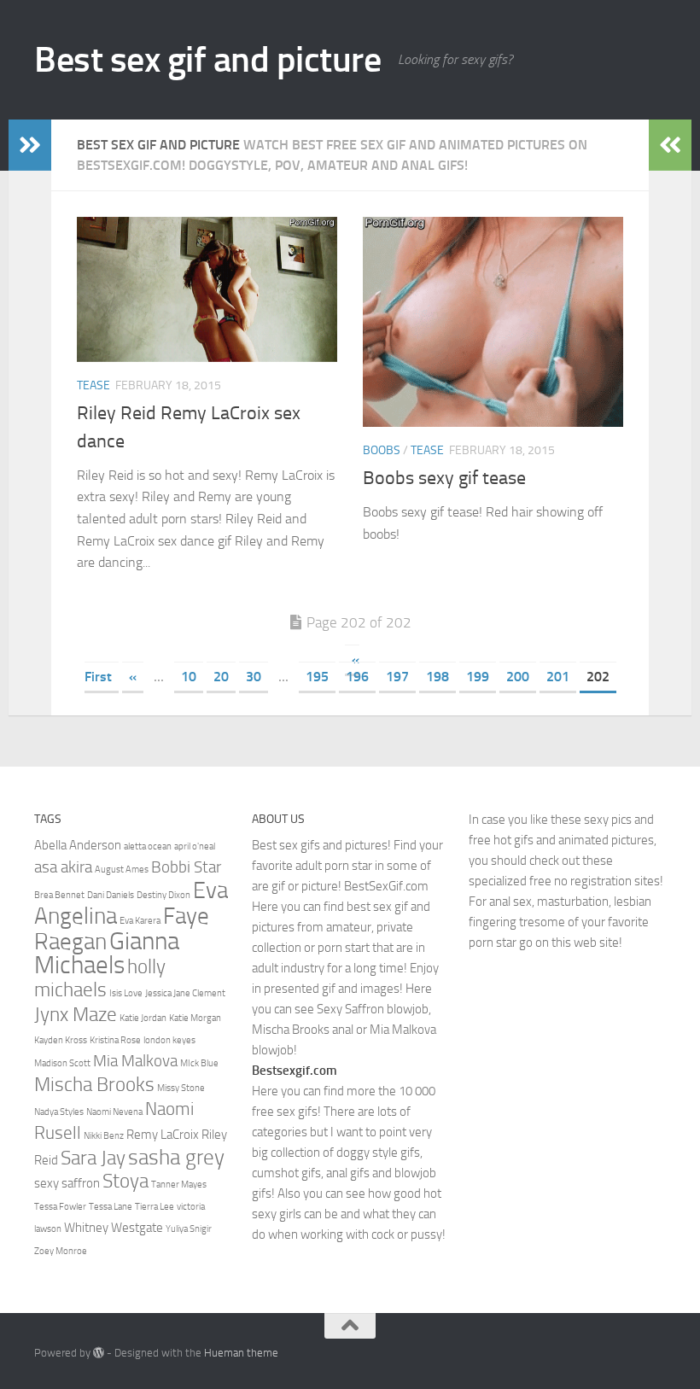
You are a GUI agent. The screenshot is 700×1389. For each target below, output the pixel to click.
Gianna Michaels (106, 953)
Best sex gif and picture (207, 59)
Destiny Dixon (163, 895)
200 (517, 676)
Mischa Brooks (94, 1084)
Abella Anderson (77, 845)
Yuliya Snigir (189, 1228)
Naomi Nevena (114, 1112)
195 (317, 676)
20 (221, 676)
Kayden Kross (60, 1040)
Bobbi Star (186, 867)
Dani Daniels (110, 895)
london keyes (169, 1040)
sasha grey (176, 1157)
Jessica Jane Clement (185, 993)
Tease (93, 385)
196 (357, 676)
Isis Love (126, 993)
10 (188, 676)
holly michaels (100, 977)
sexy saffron (67, 1183)
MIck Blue (199, 1063)
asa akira (63, 867)
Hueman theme (241, 1352)
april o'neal (194, 846)
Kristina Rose (115, 1040)
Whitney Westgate (113, 1227)
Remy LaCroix (162, 1134)
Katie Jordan (143, 1018)
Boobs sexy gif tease (444, 478)
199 (477, 676)
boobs (381, 450)
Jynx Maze (75, 1014)
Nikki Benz (104, 1135)
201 (557, 676)
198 (437, 676)
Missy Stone (181, 1088)
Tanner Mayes (179, 1184)
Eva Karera (140, 920)
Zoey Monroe (60, 1251)
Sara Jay (93, 1158)
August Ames (122, 869)
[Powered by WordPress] (98, 1352)
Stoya (125, 1181)
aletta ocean (148, 846)
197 (397, 676)
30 (253, 676)
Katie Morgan (195, 1018)
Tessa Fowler (60, 1206)
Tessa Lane (110, 1206)
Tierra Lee (154, 1206)
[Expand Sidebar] (30, 145)
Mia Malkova (135, 1061)
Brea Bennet (59, 895)
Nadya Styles (59, 1112)
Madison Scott (62, 1063)
